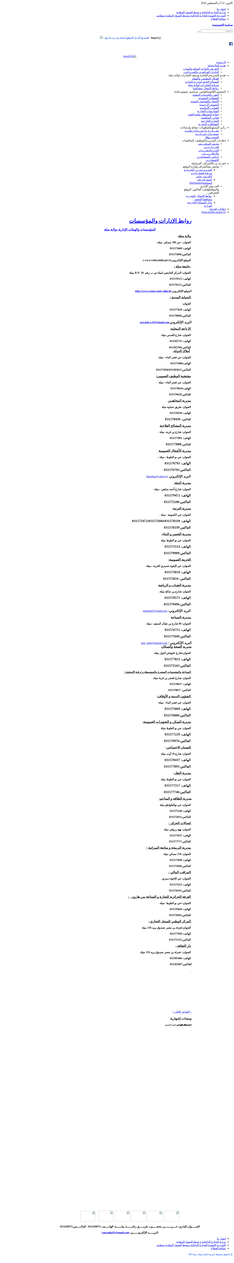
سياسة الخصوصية (222, 24)
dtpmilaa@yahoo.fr (156, 476)
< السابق (187, 1011)
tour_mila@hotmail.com (154, 643)
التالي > (176, 1011)
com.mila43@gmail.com (115, 1232)
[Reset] (199, 31)
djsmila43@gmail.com (155, 610)
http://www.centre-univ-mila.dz (153, 291)
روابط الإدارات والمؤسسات (160, 221)
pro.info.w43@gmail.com (154, 322)
